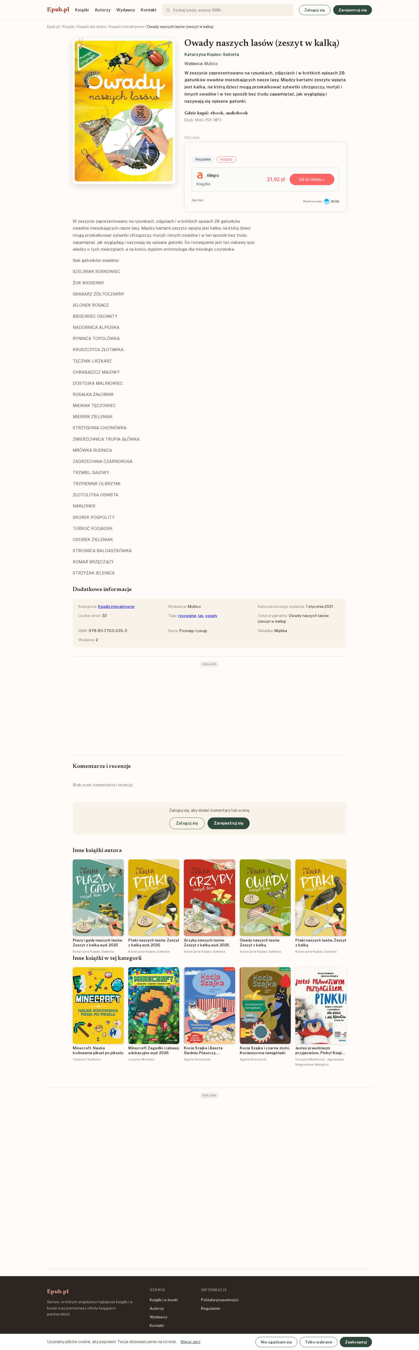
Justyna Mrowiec (141, 1059)
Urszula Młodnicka (310, 1059)
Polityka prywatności (220, 1300)
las (201, 615)
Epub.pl (58, 10)
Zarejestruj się (352, 10)
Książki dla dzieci (91, 27)
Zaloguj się (314, 10)
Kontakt (148, 9)
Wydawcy (125, 9)
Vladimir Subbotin (87, 1059)
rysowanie (187, 615)
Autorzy (103, 9)
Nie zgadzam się (276, 1342)
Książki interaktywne (126, 27)
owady (211, 615)
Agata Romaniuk (197, 1059)
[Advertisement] (209, 710)
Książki (82, 9)
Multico (211, 63)
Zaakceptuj (356, 1342)
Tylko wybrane (318, 1342)
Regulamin (210, 1308)
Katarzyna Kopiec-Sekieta (211, 54)
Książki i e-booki (164, 1300)
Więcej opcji (190, 1342)
